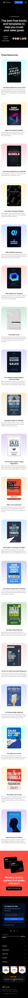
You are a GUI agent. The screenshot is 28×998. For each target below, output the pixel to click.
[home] (6, 2)
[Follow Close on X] (17, 931)
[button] (26, 2)
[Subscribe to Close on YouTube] (14, 931)
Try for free (19, 2)
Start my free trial (14, 888)
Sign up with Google (10, 924)
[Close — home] (14, 987)
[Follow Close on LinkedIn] (10, 931)
